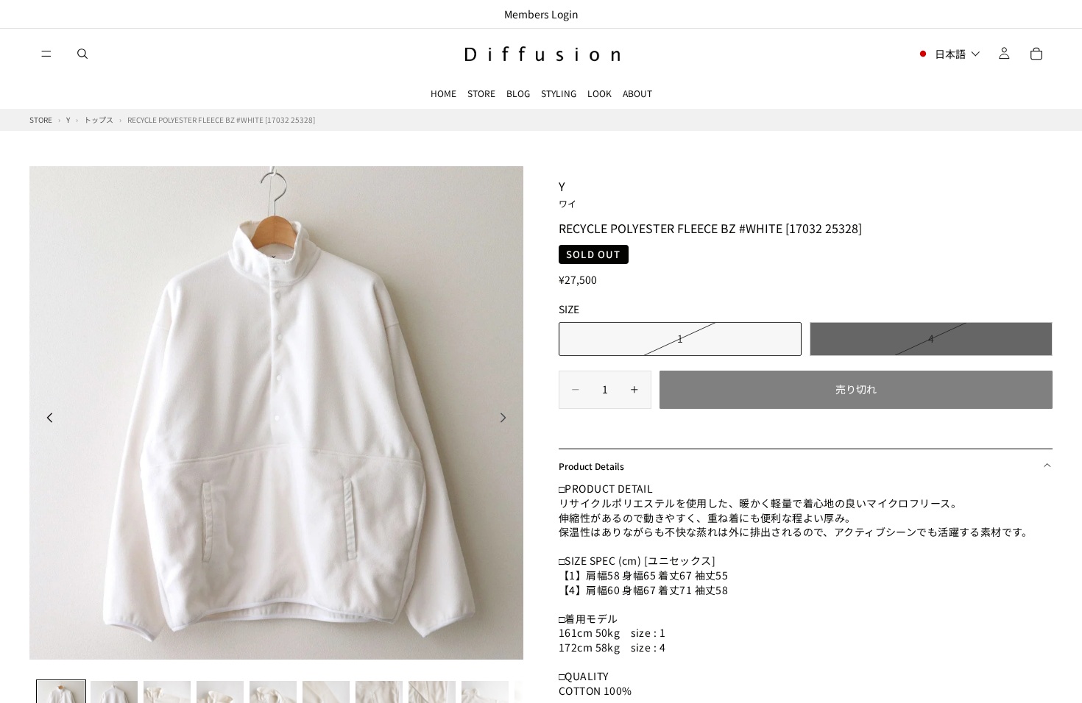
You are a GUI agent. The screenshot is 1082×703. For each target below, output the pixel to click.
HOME (443, 93)
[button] (948, 53)
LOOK (599, 93)
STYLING (558, 93)
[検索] (82, 54)
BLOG (518, 93)
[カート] (1036, 54)
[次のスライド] (507, 419)
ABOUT (637, 93)
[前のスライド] (45, 419)
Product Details (591, 466)
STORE (481, 93)
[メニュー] (46, 54)
